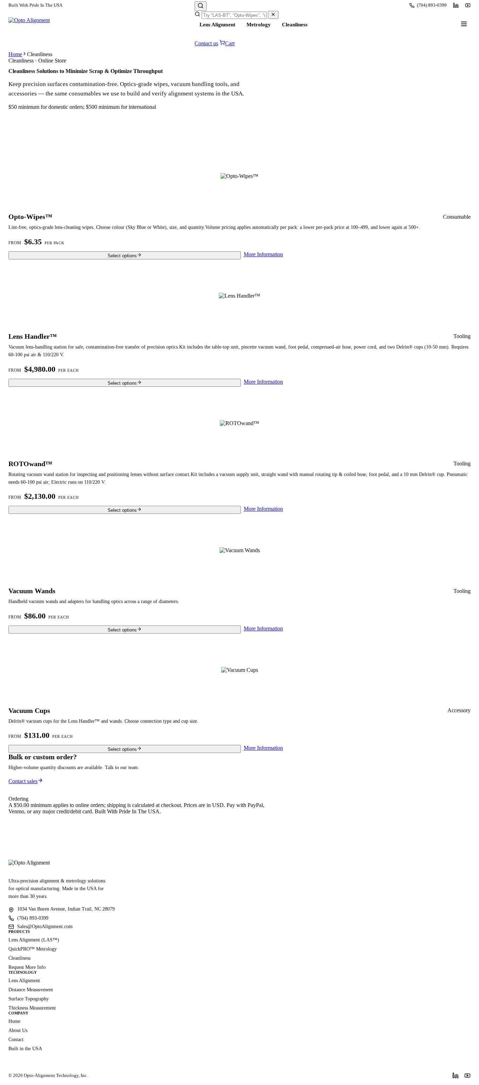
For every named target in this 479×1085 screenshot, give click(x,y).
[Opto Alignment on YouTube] (468, 5)
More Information (263, 254)
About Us (17, 1030)
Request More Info (27, 967)
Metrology (259, 24)
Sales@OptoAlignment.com (45, 926)
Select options (122, 255)
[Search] (201, 6)
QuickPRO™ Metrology (32, 949)
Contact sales (23, 781)
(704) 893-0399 (432, 5)
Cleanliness (295, 24)
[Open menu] (464, 24)
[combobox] (234, 15)
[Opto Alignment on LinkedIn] (456, 5)
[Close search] (273, 15)
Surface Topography (28, 998)
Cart (230, 43)
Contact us (206, 43)
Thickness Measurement (32, 1008)
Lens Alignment (217, 24)
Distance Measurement (30, 989)
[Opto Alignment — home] (29, 24)
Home (15, 54)
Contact (15, 1039)
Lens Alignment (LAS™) (33, 939)
